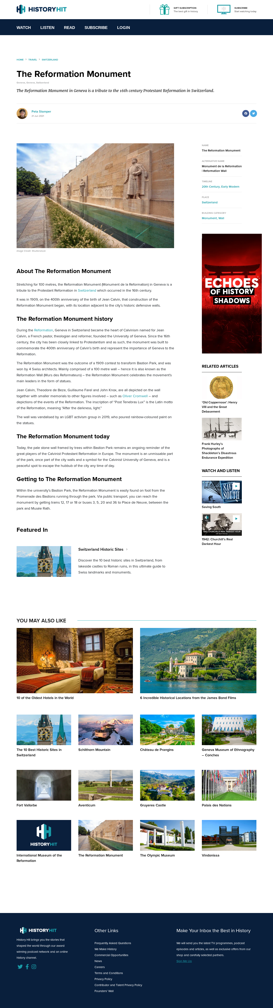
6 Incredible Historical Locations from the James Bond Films (188, 697)
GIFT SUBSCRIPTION (185, 8)
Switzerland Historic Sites (100, 549)
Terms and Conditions (109, 973)
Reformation (43, 330)
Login (123, 27)
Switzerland (87, 290)
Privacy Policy (103, 979)
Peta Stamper (41, 111)
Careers (100, 967)
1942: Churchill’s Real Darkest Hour (217, 541)
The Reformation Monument (100, 855)
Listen (47, 27)
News (98, 961)
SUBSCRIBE (240, 8)
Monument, (210, 218)
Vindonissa (210, 855)
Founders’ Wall (104, 991)
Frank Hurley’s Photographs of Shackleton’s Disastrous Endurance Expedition (219, 451)
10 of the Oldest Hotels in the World (45, 697)
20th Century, (211, 186)
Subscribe (96, 27)
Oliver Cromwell (135, 396)
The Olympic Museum (157, 855)
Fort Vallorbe (27, 805)
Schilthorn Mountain (94, 749)
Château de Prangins (157, 749)
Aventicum (86, 805)
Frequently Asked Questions (113, 943)
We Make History (106, 949)
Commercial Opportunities (111, 955)
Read (69, 27)
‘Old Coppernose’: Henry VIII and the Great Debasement (219, 407)
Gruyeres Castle (153, 805)
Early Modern (230, 186)
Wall (221, 218)
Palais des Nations (217, 805)
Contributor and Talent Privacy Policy (118, 985)
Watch (24, 27)
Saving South (211, 507)
